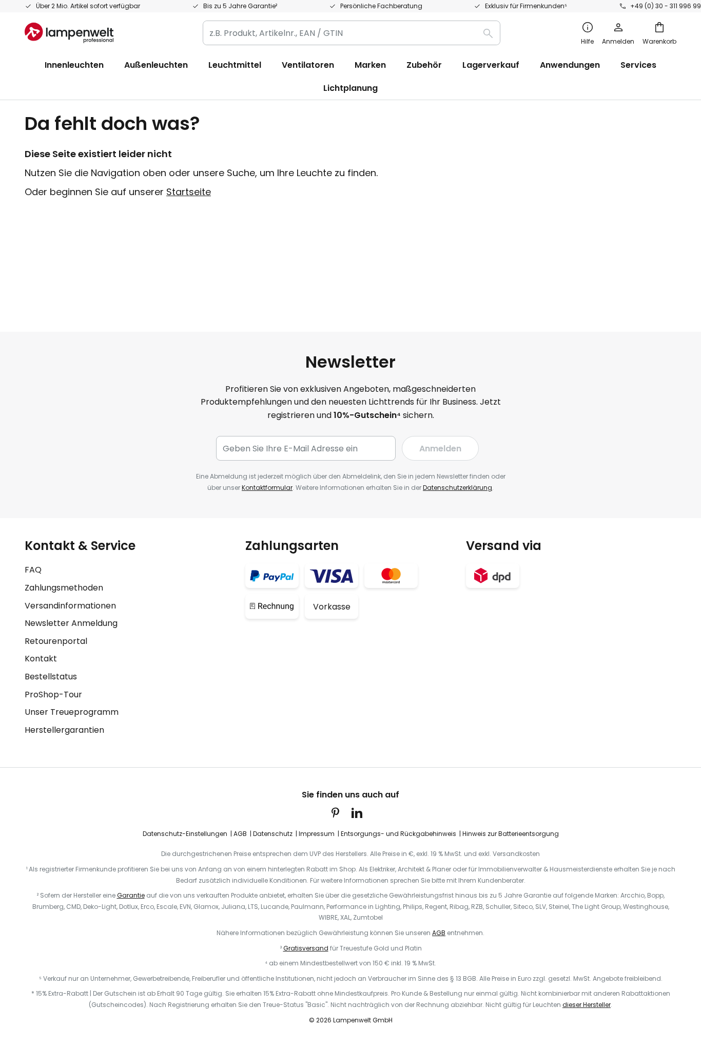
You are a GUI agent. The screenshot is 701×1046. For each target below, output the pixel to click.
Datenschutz (273, 833)
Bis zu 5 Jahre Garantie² (240, 6)
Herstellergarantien (64, 730)
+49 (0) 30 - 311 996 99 (665, 6)
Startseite (188, 191)
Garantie (131, 895)
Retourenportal (56, 641)
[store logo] (69, 33)
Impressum (317, 833)
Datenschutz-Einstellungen (185, 833)
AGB (240, 833)
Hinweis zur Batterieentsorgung (510, 833)
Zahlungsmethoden (64, 588)
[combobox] (351, 33)
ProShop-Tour (53, 694)
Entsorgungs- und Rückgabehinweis (398, 833)
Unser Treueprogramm (72, 712)
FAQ (33, 570)
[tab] (130, 638)
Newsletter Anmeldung (71, 623)
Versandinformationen (70, 606)
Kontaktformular (267, 487)
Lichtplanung (350, 88)
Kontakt (41, 658)
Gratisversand (305, 948)
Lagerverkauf (490, 65)
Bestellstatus (51, 676)
